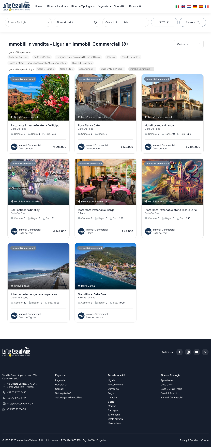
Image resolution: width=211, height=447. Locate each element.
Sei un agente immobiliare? (69, 397)
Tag (84, 440)
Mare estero (114, 423)
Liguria (111, 380)
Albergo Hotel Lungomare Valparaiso (34, 296)
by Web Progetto (97, 440)
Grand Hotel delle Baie (92, 296)
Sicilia (111, 401)
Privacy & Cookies (189, 440)
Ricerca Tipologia (81, 6)
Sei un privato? (63, 393)
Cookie (205, 440)
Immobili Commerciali (172, 397)
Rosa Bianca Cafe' (89, 127)
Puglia (111, 393)
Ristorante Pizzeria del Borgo (96, 211)
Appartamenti (168, 380)
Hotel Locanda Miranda (159, 127)
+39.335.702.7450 (16, 392)
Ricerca (134, 6)
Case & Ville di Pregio (171, 388)
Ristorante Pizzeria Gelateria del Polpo (35, 127)
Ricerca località (56, 6)
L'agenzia (102, 6)
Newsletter (61, 384)
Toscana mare (115, 384)
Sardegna (113, 410)
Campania (113, 388)
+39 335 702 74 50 (16, 409)
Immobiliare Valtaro (27, 440)
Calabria (112, 397)
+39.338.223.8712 (16, 397)
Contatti (119, 6)
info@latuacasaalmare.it (20, 403)
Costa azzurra (115, 418)
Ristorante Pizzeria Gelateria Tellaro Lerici (171, 211)
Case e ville (166, 384)
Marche (112, 406)
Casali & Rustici (169, 393)
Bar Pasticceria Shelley (25, 211)
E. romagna (114, 414)
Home (38, 6)
